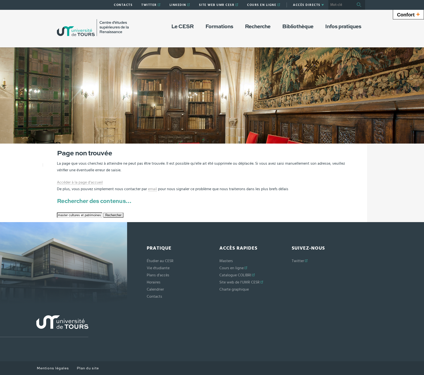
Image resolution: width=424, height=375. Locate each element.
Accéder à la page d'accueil (80, 182)
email (152, 189)
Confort (408, 14)
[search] (340, 5)
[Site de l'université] (44, 326)
